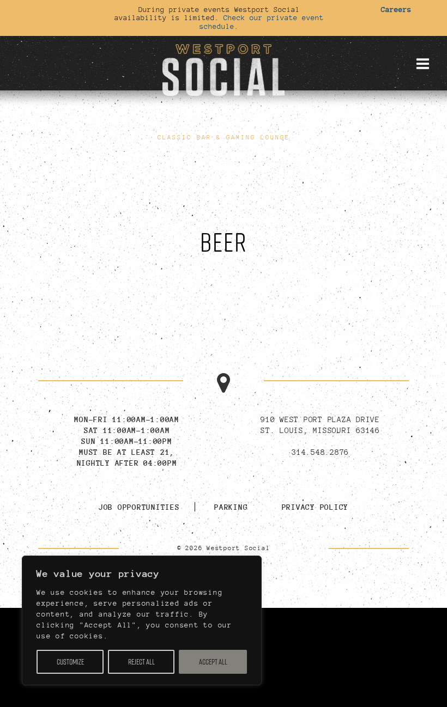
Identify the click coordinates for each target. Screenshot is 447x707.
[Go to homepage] (223, 68)
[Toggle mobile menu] (422, 63)
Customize (70, 661)
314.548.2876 (320, 451)
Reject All (141, 661)
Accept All (213, 661)
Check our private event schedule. (262, 21)
